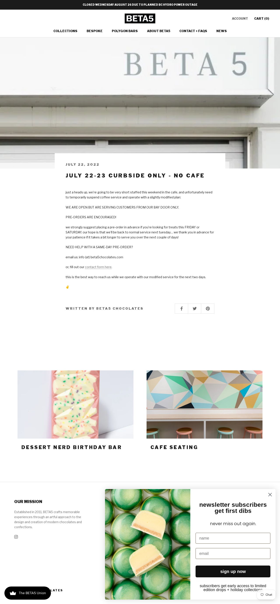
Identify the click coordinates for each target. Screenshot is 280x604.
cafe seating (174, 447)
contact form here (98, 267)
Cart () (261, 18)
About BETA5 (158, 31)
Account (240, 18)
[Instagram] (16, 536)
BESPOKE (95, 31)
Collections (65, 31)
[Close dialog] (270, 494)
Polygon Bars (125, 31)
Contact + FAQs (193, 31)
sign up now (233, 571)
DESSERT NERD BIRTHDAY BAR (71, 447)
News (221, 31)
